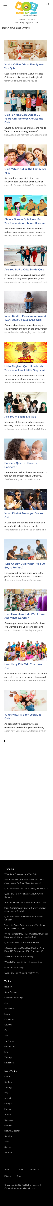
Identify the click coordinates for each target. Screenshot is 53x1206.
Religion (8, 986)
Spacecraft (9, 1008)
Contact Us (34, 1169)
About (7, 1169)
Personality (9, 1046)
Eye (6, 1052)
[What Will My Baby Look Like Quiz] (25, 700)
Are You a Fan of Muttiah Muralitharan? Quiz (25, 902)
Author (7, 1114)
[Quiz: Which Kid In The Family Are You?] (25, 154)
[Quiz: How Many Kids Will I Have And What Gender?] (25, 600)
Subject (7, 1147)
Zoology (8, 1057)
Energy (7, 1109)
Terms (20, 1169)
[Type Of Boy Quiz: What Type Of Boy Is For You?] (25, 549)
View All (8, 1152)
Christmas (9, 1019)
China (7, 1076)
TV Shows (9, 1041)
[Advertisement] (26, 769)
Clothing (8, 1082)
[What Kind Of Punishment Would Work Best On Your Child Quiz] (25, 302)
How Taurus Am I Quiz (14, 967)
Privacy (7, 1176)
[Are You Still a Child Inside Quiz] (25, 255)
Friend (7, 1014)
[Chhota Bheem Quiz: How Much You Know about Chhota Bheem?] (25, 205)
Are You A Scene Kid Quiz (20, 416)
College (8, 1103)
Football (8, 1125)
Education (9, 1062)
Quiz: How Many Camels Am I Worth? (21, 972)
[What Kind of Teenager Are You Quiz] (25, 499)
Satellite (8, 1136)
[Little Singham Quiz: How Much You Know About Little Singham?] (25, 352)
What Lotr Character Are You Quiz (20, 874)
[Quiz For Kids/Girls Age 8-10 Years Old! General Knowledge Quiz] (25, 100)
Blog (19, 1176)
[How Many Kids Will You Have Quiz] (25, 650)
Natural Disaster (12, 1130)
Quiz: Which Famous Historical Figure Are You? (26, 888)
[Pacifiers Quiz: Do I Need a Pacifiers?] (25, 449)
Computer (9, 1120)
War (6, 1035)
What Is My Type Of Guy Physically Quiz (23, 962)
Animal (7, 1098)
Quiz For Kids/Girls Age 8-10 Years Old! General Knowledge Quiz (23, 118)
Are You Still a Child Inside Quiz (24, 269)
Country (8, 1024)
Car (6, 1030)
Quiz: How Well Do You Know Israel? (21, 942)
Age (6, 1003)
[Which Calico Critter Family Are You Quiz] (25, 50)
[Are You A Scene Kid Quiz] (25, 402)
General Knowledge (13, 997)
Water (7, 1141)
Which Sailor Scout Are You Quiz (19, 956)
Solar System (10, 992)
